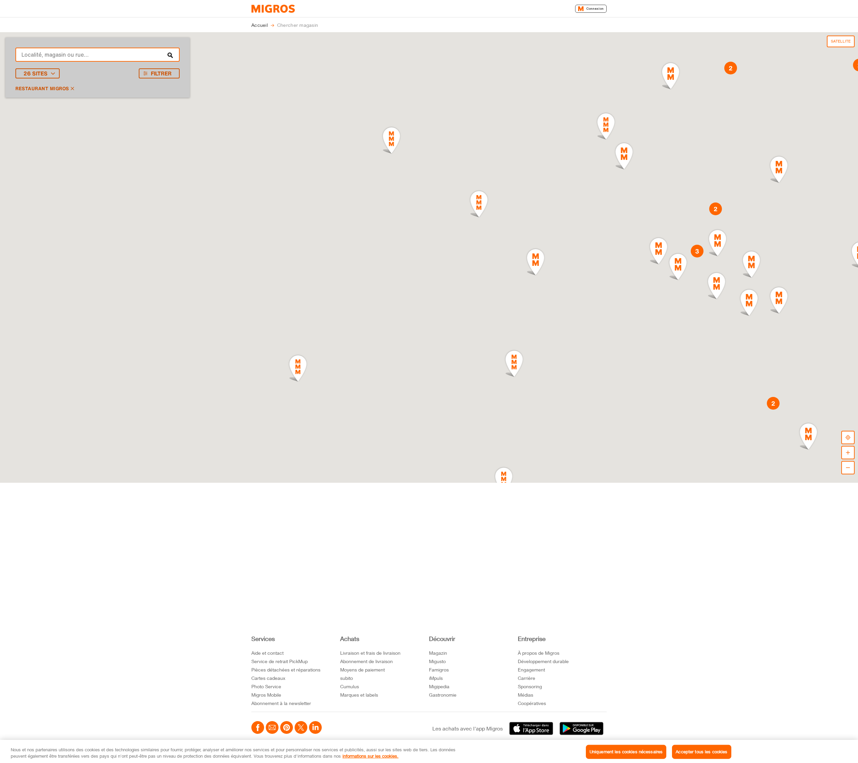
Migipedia (439, 686)
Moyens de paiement (362, 669)
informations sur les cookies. (371, 756)
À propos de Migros (538, 653)
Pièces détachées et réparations (285, 669)
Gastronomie (442, 695)
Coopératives (532, 703)
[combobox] (97, 55)
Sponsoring (530, 686)
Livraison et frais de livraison (370, 653)
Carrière (526, 678)
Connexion (595, 8)
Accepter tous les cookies (701, 751)
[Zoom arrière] (848, 467)
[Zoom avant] (848, 452)
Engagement (531, 669)
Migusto (437, 661)
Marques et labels (359, 695)
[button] (298, 368)
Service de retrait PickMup (279, 661)
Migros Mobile (266, 695)
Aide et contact (267, 653)
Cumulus (349, 686)
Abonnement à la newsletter (281, 703)
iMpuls (436, 678)
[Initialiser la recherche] (170, 55)
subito (346, 678)
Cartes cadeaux (268, 678)
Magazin (438, 653)
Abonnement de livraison (366, 661)
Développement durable (543, 661)
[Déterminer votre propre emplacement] (848, 437)
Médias (525, 695)
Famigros (439, 669)
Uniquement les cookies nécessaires (626, 751)
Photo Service (266, 686)
